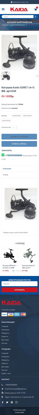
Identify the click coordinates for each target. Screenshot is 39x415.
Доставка (5, 340)
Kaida (22, 412)
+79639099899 (13, 155)
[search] (35, 16)
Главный (5, 326)
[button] (13, 270)
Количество (6, 127)
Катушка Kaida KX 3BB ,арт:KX (28, 266)
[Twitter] (7, 402)
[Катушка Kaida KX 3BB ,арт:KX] (29, 255)
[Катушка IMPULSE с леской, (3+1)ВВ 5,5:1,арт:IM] (10, 255)
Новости (5, 336)
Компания (5, 329)
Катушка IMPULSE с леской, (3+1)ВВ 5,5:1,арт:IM (9, 267)
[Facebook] (3, 402)
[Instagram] (16, 402)
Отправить (19, 290)
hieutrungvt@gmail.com (17, 389)
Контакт (5, 343)
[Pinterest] (12, 402)
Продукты (5, 333)
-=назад (19, 243)
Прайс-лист (6, 373)
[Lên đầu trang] (36, 405)
